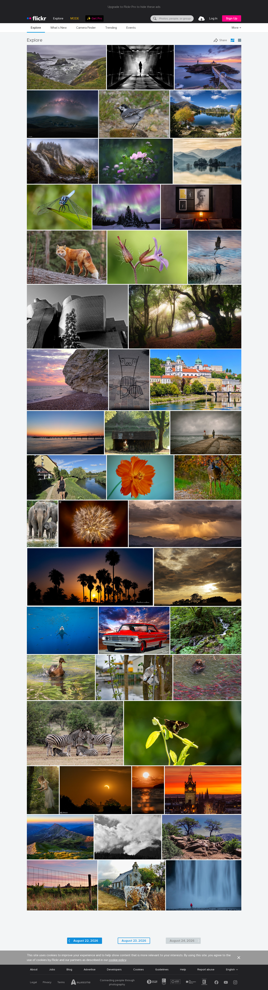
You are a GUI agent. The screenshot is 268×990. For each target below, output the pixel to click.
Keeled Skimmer (38, 223)
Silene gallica (117, 277)
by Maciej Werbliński (32, 811)
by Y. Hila (176, 651)
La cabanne (113, 448)
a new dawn (36, 448)
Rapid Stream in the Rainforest (191, 648)
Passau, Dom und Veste (167, 404)
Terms (61, 982)
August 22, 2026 (85, 941)
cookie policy (117, 960)
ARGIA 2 (135, 342)
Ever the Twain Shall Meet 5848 (195, 694)
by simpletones (173, 811)
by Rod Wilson (106, 651)
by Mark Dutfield (36, 227)
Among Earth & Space (42, 131)
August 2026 (172, 853)
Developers (114, 969)
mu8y (99, 853)
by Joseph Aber (183, 497)
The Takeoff (197, 277)
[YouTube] (225, 982)
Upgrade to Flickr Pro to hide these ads (134, 7)
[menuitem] (94, 18)
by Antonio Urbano (37, 603)
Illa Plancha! (183, 83)
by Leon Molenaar (36, 762)
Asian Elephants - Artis (31, 541)
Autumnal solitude (39, 177)
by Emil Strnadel (36, 856)
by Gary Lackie (35, 281)
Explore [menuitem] (58, 18)
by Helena (33, 497)
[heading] (36, 18)
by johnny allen (171, 856)
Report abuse (205, 969)
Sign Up (231, 18)
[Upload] (201, 18)
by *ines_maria (115, 86)
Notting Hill (117, 404)
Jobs (52, 969)
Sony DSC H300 (110, 904)
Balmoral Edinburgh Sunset (183, 808)
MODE (74, 18)
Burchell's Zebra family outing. (47, 759)
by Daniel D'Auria (183, 697)
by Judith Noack (36, 451)
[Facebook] (216, 982)
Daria (31, 808)
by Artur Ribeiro (169, 227)
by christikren (34, 345)
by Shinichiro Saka (184, 181)
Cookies (138, 969)
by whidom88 (196, 281)
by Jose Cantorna (175, 907)
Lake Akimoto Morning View (192, 177)
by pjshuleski (34, 86)
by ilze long (131, 762)
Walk (31, 493)
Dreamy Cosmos (110, 177)
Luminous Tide (137, 808)
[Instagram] (235, 982)
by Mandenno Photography (31, 544)
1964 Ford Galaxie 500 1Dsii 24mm (122, 648)
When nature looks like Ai (110, 223)
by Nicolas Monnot (37, 181)
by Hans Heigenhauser (72, 811)
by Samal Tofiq (35, 135)
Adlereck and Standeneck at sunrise (49, 853)
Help (183, 969)
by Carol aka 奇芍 (116, 496)
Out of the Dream (108, 694)
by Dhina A (105, 181)
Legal (33, 982)
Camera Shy (183, 493)
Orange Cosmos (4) (120, 493)
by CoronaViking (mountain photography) (191, 135)
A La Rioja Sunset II (40, 904)
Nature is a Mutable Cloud (172, 599)
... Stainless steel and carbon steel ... (51, 342)
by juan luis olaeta (139, 345)
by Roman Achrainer (161, 407)
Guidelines (162, 969)
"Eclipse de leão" (70, 541)
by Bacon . (104, 907)
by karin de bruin (184, 86)
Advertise (90, 969)
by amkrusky (100, 227)
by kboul (32, 407)
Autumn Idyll (179, 131)
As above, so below (174, 223)
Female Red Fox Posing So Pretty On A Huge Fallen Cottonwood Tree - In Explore (56, 277)
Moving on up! (37, 648)
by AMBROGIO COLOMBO (121, 281)
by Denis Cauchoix (115, 451)
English (230, 969)
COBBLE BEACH (38, 83)
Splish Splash (36, 694)
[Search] (154, 18)
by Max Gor (115, 407)
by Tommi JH (137, 811)
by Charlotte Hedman (38, 697)
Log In (213, 18)
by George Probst (36, 651)
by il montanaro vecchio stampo (110, 856)
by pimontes (177, 451)
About (33, 969)
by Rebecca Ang (35, 907)
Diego (175, 448)
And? (129, 759)
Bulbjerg (33, 404)
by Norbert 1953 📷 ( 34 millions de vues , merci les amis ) (122, 135)
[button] (90, 86)
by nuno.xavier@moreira (71, 544)
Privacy (47, 982)
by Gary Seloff (136, 544)
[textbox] (176, 18)
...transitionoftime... (120, 83)
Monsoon (136, 541)
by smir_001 (161, 603)
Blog (69, 969)
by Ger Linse (103, 697)
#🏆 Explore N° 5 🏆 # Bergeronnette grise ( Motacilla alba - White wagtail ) (122, 131)
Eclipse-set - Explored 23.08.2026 (82, 808)
